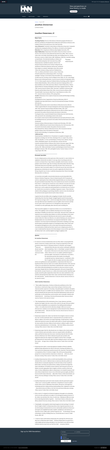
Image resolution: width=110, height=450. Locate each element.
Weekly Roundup (65, 438)
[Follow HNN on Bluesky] (88, 16)
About (39, 16)
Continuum (64, 437)
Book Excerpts (32, 16)
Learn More (74, 441)
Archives (36, 21)
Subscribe (73, 11)
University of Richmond (104, 1)
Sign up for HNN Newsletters (23, 447)
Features (24, 16)
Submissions (45, 16)
